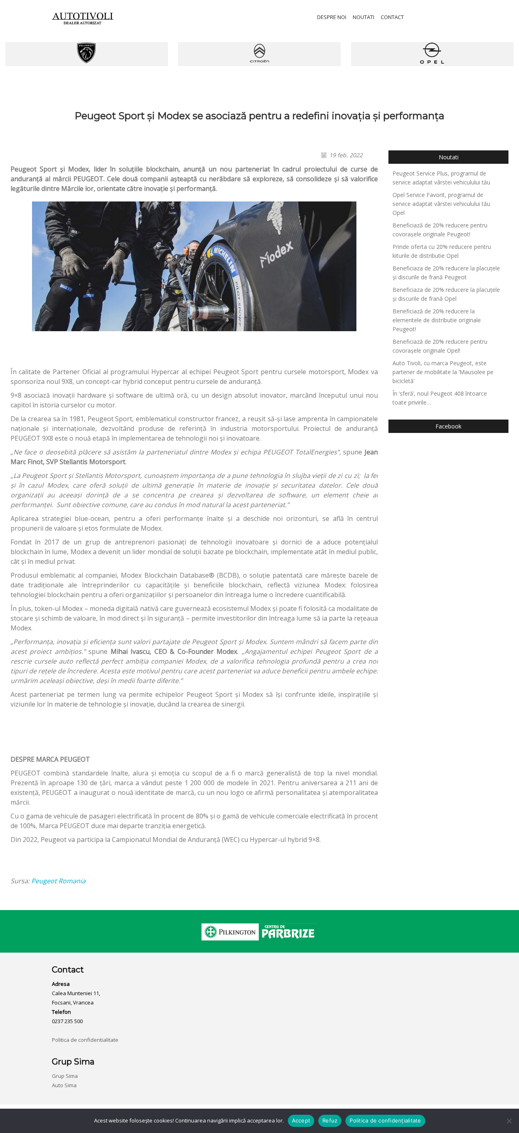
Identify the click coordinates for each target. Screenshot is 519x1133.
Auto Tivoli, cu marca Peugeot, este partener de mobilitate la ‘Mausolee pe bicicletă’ (442, 372)
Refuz (329, 1120)
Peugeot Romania (58, 880)
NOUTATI (363, 17)
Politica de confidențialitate (385, 1120)
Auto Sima (64, 1085)
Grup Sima (65, 1075)
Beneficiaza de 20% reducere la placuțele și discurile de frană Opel (446, 294)
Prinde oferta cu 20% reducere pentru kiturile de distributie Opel (441, 251)
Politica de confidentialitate (85, 1039)
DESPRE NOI (331, 17)
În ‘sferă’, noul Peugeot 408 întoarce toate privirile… (439, 398)
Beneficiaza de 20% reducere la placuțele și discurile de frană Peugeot (446, 272)
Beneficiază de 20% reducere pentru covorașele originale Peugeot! (439, 229)
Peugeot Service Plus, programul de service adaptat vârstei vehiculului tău (441, 177)
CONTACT (392, 17)
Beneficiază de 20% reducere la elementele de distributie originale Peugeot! (436, 320)
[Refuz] (509, 1121)
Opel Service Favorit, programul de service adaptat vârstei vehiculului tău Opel (441, 203)
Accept (301, 1120)
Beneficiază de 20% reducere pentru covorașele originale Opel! (439, 346)
